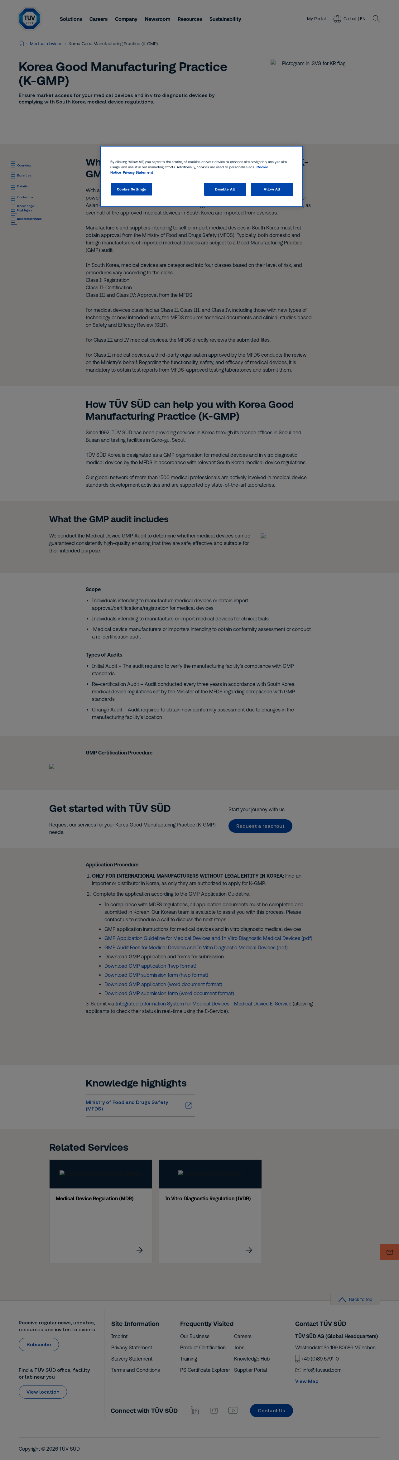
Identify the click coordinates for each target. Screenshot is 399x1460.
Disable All (225, 189)
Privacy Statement (138, 172)
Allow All (272, 189)
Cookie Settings (131, 189)
